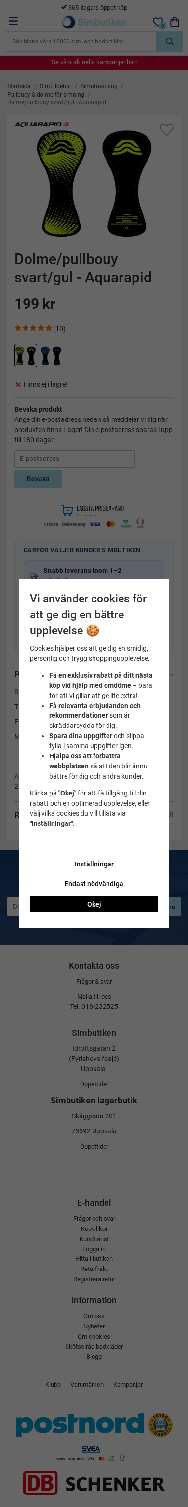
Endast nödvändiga (94, 884)
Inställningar (94, 864)
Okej (94, 904)
